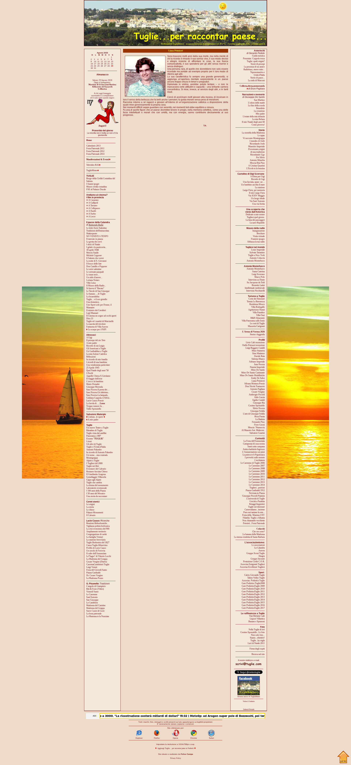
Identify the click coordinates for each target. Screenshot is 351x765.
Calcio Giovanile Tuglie (254, 575)
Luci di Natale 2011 (256, 643)
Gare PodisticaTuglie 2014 (253, 599)
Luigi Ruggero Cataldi (255, 348)
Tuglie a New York (256, 255)
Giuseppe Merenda (94, 387)
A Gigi (89, 337)
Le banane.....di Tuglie (95, 294)
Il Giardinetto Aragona (96, 474)
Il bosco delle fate (93, 263)
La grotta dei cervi (94, 241)
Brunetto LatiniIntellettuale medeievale (255, 286)
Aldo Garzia (259, 397)
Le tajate (261, 135)
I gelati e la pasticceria (95, 247)
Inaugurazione (258, 230)
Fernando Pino (258, 422)
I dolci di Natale (93, 244)
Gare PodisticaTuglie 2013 (253, 597)
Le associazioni (258, 545)
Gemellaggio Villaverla (96, 477)
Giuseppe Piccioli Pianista (253, 496)
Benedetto (260, 108)
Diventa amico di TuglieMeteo (248, 697)
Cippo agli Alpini (93, 479)
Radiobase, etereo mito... (254, 69)
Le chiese (90, 509)
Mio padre (260, 113)
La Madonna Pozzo (94, 578)
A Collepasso (94, 208)
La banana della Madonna (254, 534)
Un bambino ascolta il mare (253, 184)
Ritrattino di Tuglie (94, 430)
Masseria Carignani (256, 326)
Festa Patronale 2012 (95, 151)
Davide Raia (259, 356)
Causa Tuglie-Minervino (96, 545)
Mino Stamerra (258, 350)
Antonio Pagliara (257, 389)
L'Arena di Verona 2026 (253, 331)
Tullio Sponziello (93, 409)
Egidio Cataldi (258, 400)
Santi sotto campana (256, 446)
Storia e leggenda (257, 334)
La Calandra (259, 548)
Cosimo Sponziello (256, 405)
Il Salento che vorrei (95, 258)
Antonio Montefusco (256, 260)
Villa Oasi (260, 315)
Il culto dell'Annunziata (96, 553)
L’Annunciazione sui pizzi (253, 452)
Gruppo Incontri (258, 558)
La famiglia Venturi (94, 537)
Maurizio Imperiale (256, 146)
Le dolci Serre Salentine (96, 228)
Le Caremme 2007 (257, 465)
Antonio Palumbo (94, 449)
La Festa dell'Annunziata (254, 441)
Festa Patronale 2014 (95, 154)
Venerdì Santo (92, 591)
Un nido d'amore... (94, 277)
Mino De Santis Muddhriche (252, 375)
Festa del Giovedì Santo (96, 570)
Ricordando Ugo (257, 154)
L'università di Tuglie (255, 498)
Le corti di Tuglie (257, 323)
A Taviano (92, 205)
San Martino (259, 100)
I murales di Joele (257, 141)
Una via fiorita (258, 204)
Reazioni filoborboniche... (97, 523)
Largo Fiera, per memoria (254, 190)
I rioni (89, 441)
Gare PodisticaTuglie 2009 (253, 586)
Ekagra (262, 556)
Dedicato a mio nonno (255, 214)
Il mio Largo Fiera (257, 193)
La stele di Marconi (256, 80)
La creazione (259, 111)
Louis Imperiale (258, 249)
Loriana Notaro (92, 280)
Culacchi (260, 528)
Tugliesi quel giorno (256, 217)
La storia (90, 507)
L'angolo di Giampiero (96, 586)
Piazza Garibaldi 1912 (255, 490)
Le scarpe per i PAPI (97, 329)
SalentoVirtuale (248, 709)
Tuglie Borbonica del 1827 (97, 542)
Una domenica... (93, 302)
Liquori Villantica (257, 618)
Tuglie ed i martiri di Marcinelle (100, 321)
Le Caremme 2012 (257, 479)
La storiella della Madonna (253, 132)
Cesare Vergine (258, 392)
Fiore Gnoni (259, 424)
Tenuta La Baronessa (256, 301)
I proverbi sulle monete (255, 457)
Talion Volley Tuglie (256, 577)
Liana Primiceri (258, 381)
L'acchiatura (259, 460)
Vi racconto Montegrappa (254, 138)
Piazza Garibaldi (93, 572)
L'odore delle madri (256, 102)
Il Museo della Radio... (96, 285)
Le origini (90, 504)
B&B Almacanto (257, 318)
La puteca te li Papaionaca (254, 454)
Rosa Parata (259, 416)
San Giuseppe (92, 600)
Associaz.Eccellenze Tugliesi (252, 567)
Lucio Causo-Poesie (95, 400)
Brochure (261, 233)
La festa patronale (93, 613)
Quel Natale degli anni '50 (97, 370)
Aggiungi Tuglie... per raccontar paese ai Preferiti (175, 748)
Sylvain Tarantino (257, 252)
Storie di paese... (257, 77)
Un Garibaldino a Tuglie (96, 351)
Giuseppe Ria (259, 403)
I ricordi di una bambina (96, 362)
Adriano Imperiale (257, 361)
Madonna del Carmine (95, 605)
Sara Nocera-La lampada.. (97, 395)
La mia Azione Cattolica (96, 354)
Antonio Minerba (257, 160)
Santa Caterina (258, 271)
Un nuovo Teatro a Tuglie (97, 427)
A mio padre (91, 343)
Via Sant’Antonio (257, 201)
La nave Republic (257, 222)
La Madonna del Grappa (96, 559)
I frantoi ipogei (92, 184)
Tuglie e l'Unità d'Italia (96, 447)
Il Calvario (90, 515)
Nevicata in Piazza (257, 493)
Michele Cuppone (94, 255)
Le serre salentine (93, 269)
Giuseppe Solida (257, 411)
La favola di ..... (95, 403)
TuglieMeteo (91, 170)
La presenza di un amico (254, 66)
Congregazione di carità (96, 534)
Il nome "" (95, 438)
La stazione (260, 187)
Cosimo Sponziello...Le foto (252, 632)
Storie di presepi (258, 64)
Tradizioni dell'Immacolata (97, 230)
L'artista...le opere (95, 417)
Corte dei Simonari (256, 298)
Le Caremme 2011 (257, 476)
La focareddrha (92, 296)
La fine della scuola (256, 105)
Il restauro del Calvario (96, 469)
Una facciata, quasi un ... (254, 182)
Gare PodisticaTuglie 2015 (253, 602)
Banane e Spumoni (256, 621)
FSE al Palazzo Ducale (96, 189)
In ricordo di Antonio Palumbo (99, 452)
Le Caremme (91, 594)
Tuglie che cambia (94, 482)
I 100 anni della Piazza (96, 490)
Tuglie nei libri (92, 466)
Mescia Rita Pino (257, 163)
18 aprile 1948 (92, 250)
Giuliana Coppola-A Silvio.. (98, 398)
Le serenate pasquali (95, 272)
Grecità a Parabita (257, 501)
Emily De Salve (258, 378)
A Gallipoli (93, 202)
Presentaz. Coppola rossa (254, 58)
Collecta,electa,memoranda (252, 86)
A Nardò (92, 211)
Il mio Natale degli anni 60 (253, 122)
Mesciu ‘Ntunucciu (256, 427)
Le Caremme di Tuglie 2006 (253, 463)
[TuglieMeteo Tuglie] (248, 694)
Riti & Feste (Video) (95, 589)
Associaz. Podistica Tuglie (253, 580)
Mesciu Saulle (92, 252)
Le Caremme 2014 (257, 485)
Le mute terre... (92, 274)
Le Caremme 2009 (257, 471)
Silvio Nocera (259, 408)
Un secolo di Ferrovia (95, 550)
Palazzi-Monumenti (94, 512)
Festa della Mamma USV (253, 515)
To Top (343, 757)
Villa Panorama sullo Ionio (253, 320)
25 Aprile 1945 (92, 367)
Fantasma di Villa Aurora (97, 326)
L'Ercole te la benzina (255, 168)
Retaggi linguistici (257, 504)
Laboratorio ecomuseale (96, 488)
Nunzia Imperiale (257, 367)
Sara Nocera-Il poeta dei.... (97, 389)
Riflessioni (91, 356)
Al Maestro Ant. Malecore (252, 430)
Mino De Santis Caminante (253, 372)
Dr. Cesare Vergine (94, 575)
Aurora (261, 550)
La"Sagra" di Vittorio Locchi (98, 556)
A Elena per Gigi (257, 176)
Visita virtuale (259, 236)
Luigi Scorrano (258, 274)
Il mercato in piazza (94, 239)
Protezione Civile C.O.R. (254, 561)
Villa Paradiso (259, 312)
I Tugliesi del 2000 (94, 463)
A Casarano (93, 200)
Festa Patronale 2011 (95, 148)
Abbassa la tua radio (256, 241)
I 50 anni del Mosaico (95, 493)
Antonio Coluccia (257, 258)
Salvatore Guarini (257, 433)
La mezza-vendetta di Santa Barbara (249, 537)
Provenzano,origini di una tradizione (256, 150)
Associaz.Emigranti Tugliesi (252, 564)
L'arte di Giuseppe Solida (254, 413)
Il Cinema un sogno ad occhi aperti (101, 315)
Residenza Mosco (257, 304)
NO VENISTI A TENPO (97, 236)
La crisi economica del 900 (97, 528)
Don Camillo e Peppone (96, 266)
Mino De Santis (258, 370)
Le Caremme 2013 (257, 482)
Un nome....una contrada (96, 455)
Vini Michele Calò (257, 616)
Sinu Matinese (258, 353)
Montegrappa (92, 458)
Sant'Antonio (92, 597)
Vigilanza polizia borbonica (98, 526)
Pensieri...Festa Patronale (254, 523)
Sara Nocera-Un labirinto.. (97, 392)
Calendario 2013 (93, 145)
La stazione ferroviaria (95, 539)
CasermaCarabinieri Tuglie (97, 564)
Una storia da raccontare (96, 496)
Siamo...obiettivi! (257, 637)
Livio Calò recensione (255, 342)
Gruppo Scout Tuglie (255, 553)
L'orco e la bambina (94, 381)
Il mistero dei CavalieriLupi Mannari (96, 311)
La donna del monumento (97, 485)
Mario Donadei (92, 384)
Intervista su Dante (256, 279)
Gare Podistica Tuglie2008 (253, 583)
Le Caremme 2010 (257, 474)
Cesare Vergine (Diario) (96, 561)
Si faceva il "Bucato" (95, 288)
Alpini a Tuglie (92, 460)
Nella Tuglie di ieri (257, 629)
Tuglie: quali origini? (256, 61)
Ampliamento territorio (96, 531)
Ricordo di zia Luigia (95, 345)
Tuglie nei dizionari (256, 507)
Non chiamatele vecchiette (253, 520)
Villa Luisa (91, 283)
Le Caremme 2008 (257, 468)
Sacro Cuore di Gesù (95, 611)
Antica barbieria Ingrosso (254, 449)
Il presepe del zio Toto (95, 340)
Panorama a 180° (93, 436)
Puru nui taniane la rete (253, 512)
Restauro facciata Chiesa (96, 471)
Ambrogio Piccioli (257, 394)
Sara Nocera (259, 364)
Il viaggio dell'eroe (94, 378)
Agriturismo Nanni (256, 309)
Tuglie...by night (257, 640)
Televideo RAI (92, 165)
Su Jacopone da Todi (256, 282)
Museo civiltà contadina (96, 186)
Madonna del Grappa (95, 608)
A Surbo (92, 213)
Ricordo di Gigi (258, 179)
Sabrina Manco (258, 359)
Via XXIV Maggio (256, 195)
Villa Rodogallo (258, 307)
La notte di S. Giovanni (96, 261)
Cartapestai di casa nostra (254, 443)
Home (89, 140)
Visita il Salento (249, 701)
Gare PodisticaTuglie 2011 (253, 591)
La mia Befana (258, 119)
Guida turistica (258, 55)
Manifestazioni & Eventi (97, 159)
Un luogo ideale (258, 198)
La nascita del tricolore (96, 324)
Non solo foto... (258, 635)
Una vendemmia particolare (98, 365)
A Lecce (91, 216)
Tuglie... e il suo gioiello (96, 299)
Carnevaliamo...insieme (255, 509)
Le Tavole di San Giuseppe (98, 291)
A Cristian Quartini (256, 165)
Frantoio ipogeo (258, 239)
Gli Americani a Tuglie (96, 348)
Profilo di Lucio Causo (96, 548)
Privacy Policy (175, 758)
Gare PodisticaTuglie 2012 (253, 594)
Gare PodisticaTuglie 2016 (253, 605)
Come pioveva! (258, 124)
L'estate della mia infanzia (254, 116)
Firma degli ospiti (257, 648)
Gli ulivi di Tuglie (94, 444)
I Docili (89, 373)
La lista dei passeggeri (255, 220)
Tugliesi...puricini (257, 487)
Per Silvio (260, 157)
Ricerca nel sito (258, 654)
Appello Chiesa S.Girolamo (98, 376)
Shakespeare (91, 233)
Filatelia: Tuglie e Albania (254, 518)
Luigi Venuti (91, 567)
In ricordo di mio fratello (96, 359)
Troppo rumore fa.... (95, 406)
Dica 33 (89, 318)
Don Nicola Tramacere (255, 386)
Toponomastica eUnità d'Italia (257, 73)
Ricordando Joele (257, 143)
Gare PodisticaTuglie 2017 (253, 608)
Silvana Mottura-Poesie (254, 383)
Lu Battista (260, 419)
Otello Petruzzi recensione (253, 345)
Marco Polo (259, 277)
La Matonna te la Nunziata (97, 616)
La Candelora (92, 602)
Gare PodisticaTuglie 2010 (253, 588)
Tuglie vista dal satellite (96, 433)
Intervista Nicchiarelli (255, 290)
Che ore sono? (258, 531)
